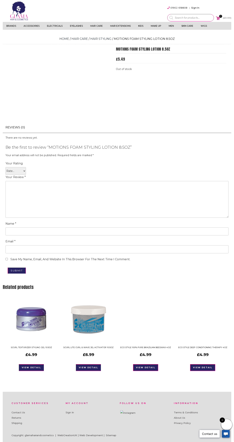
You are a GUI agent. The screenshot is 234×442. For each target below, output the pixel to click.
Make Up (156, 25)
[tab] (15, 127)
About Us (179, 417)
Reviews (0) (15, 127)
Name (10, 223)
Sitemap (111, 435)
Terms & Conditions (186, 412)
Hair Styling (101, 39)
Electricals (55, 25)
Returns (16, 417)
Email (10, 241)
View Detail (31, 367)
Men (171, 25)
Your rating (14, 163)
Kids (140, 25)
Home (64, 39)
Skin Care (187, 25)
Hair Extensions (120, 25)
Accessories (31, 25)
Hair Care (96, 25)
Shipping (17, 423)
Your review (15, 177)
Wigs (204, 25)
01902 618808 (178, 7)
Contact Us (18, 412)
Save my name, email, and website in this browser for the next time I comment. (70, 259)
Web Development (91, 435)
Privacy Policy (182, 423)
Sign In (195, 7)
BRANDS (11, 25)
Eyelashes (76, 25)
